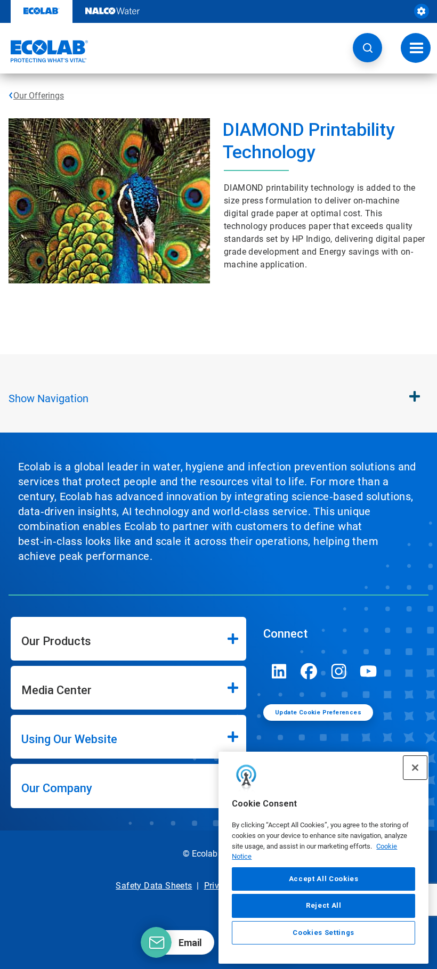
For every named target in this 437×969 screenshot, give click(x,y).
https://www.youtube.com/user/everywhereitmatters (368, 671)
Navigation (48, 398)
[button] (367, 47)
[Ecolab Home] (44, 51)
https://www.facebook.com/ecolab (309, 671)
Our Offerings (38, 96)
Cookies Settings (323, 933)
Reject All (324, 905)
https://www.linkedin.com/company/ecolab (279, 671)
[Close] (415, 767)
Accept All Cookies (324, 879)
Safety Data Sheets (154, 886)
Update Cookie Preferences (318, 712)
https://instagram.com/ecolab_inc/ (339, 671)
